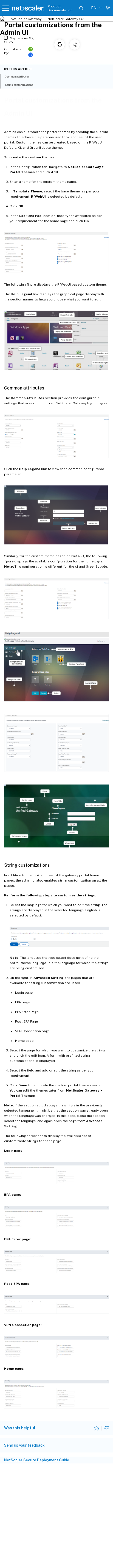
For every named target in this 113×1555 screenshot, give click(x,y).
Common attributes (17, 76)
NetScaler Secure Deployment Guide (36, 1460)
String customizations (19, 84)
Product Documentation (60, 8)
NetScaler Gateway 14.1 (66, 19)
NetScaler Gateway (26, 19)
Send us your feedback (24, 1445)
